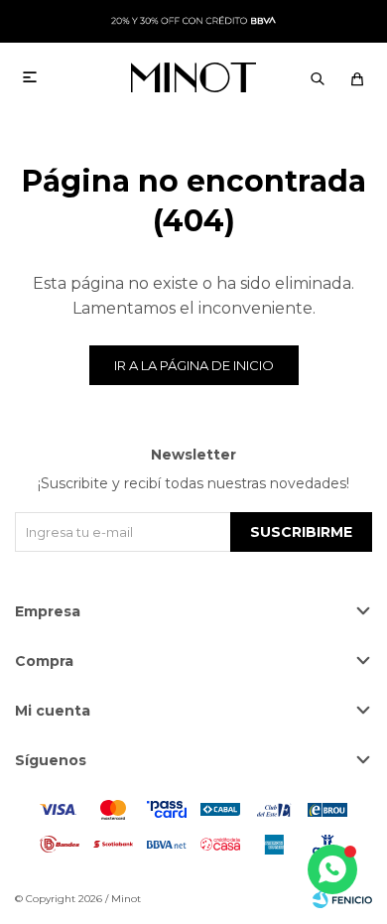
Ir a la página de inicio (194, 365)
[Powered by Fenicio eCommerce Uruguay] (342, 899)
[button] (317, 77)
